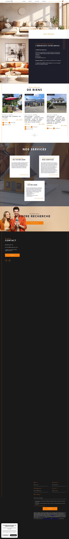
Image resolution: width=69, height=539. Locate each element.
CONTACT (44, 1)
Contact (67, 152)
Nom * (36, 483)
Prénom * (55, 483)
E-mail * (55, 489)
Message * (37, 495)
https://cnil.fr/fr (53, 516)
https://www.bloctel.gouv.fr (42, 518)
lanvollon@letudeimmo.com (11, 249)
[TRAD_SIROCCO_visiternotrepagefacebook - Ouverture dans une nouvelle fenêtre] (6, 262)
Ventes (30, 1)
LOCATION (37, 1)
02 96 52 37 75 (9, 246)
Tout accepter (13, 535)
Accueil (23, 1)
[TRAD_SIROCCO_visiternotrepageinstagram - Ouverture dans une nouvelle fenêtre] (9, 262)
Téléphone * (38, 489)
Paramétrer (5, 535)
